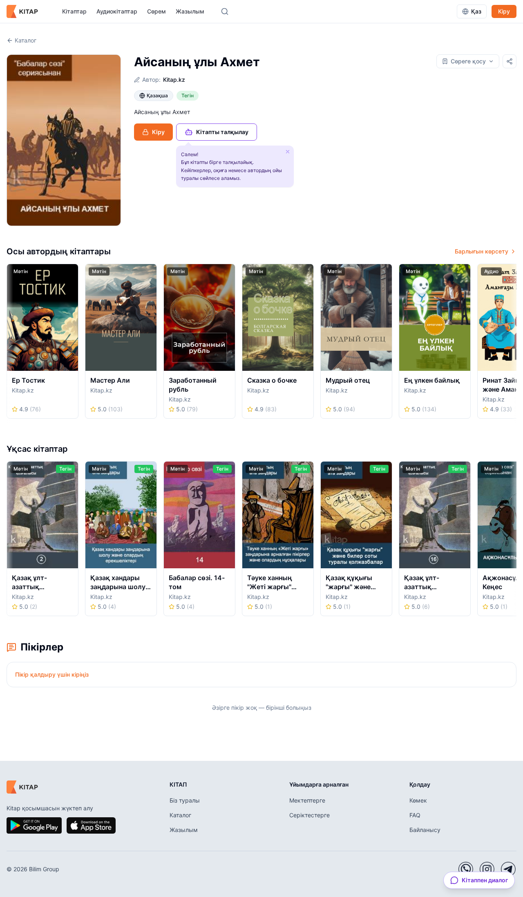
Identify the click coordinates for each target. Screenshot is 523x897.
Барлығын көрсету (481, 251)
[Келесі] (513, 344)
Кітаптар (74, 11)
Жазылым (190, 11)
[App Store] (91, 825)
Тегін (187, 95)
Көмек (418, 800)
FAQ (414, 815)
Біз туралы (185, 800)
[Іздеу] (224, 11)
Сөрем (156, 11)
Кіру (504, 11)
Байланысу (424, 829)
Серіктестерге (309, 815)
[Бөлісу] (509, 61)
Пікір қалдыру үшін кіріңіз (52, 674)
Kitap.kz (174, 79)
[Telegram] (508, 869)
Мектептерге (307, 800)
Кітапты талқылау (222, 131)
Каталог (25, 40)
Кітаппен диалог (485, 880)
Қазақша (157, 95)
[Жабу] (287, 151)
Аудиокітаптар (116, 11)
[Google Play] (34, 825)
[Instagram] (487, 869)
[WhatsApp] (466, 869)
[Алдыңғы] (9, 344)
